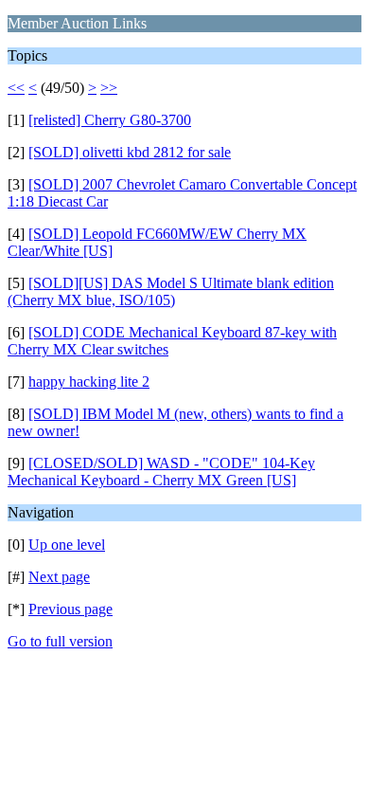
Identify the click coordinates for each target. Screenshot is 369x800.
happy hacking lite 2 (88, 381)
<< (16, 88)
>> (108, 88)
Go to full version (60, 641)
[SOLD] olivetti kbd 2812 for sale (129, 152)
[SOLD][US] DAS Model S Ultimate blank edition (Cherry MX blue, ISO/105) (171, 291)
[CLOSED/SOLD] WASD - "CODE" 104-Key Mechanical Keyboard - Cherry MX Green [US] (161, 471)
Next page (59, 577)
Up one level (66, 544)
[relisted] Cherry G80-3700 (109, 120)
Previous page (70, 609)
